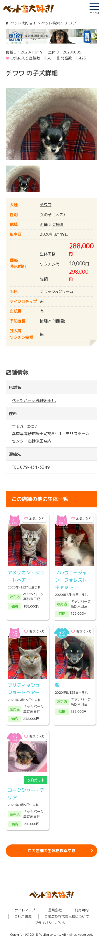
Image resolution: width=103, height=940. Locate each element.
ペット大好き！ (23, 23)
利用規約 (81, 910)
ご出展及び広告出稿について (66, 916)
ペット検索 (50, 23)
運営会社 (55, 910)
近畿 (43, 224)
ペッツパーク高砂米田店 (34, 400)
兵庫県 (58, 224)
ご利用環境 (22, 916)
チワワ (46, 204)
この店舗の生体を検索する (51, 850)
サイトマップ (25, 910)
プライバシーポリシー (52, 922)
